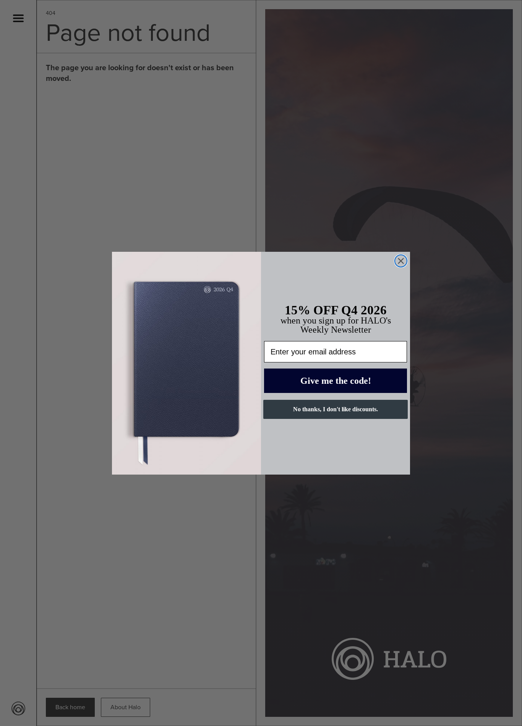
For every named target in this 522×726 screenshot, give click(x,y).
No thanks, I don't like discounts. (335, 409)
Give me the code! (335, 381)
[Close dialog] (401, 261)
